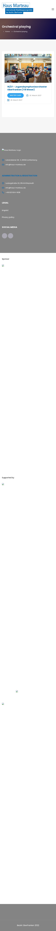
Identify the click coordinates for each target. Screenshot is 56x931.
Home (7, 31)
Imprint (5, 210)
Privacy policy (8, 217)
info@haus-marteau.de (16, 164)
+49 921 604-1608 (13, 192)
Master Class (15, 95)
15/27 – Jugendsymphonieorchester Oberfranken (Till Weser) (27, 88)
